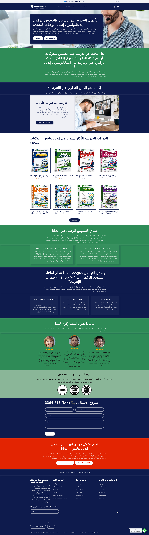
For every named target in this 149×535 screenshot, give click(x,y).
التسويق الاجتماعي (57, 487)
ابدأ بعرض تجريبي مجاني (44, 122)
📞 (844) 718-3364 (84, 463)
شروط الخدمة (80, 532)
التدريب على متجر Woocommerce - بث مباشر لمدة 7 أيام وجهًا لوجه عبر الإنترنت (108, 212)
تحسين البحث (56, 484)
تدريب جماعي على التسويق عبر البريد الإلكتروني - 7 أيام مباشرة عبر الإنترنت (39, 212)
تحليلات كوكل (79, 498)
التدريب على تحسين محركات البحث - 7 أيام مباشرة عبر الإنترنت (63, 176)
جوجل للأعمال (79, 489)
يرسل (49, 434)
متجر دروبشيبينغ (102, 495)
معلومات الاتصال (95, 532)
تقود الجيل (55, 492)
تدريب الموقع (79, 484)
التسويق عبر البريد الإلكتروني (60, 498)
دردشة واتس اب (50, 38)
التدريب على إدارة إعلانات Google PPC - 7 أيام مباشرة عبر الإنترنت (85, 176)
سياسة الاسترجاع (64, 532)
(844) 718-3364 (57, 402)
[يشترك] (57, 511)
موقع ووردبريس (102, 484)
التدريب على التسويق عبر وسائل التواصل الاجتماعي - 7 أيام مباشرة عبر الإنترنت (108, 176)
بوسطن (78, 472)
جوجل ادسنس (102, 489)
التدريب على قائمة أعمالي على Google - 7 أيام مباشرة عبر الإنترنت (63, 212)
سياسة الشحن (87, 532)
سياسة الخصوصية (72, 532)
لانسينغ (74, 472)
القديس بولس (68, 472)
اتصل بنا (38, 38)
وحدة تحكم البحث (80, 495)
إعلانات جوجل (79, 492)
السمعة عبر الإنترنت (57, 495)
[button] (59, 6)
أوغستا (88, 472)
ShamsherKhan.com (38, 532)
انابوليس (83, 472)
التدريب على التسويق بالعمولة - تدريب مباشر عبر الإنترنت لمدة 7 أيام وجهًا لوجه (39, 176)
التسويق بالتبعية (102, 487)
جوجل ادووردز (56, 489)
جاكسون (61, 472)
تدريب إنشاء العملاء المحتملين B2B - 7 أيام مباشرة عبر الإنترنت (86, 212)
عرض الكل (74, 220)
